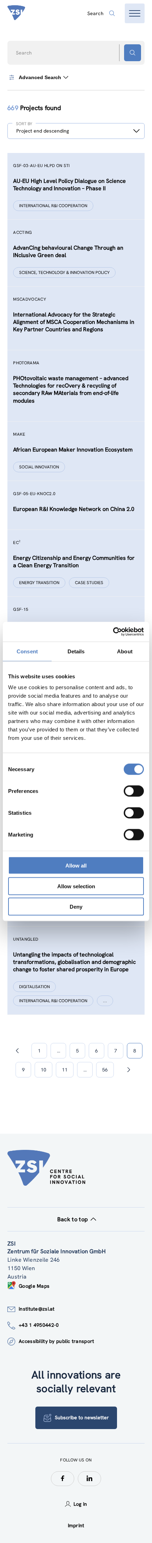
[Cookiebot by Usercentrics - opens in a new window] (113, 631)
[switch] (134, 791)
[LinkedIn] (89, 1478)
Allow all (76, 866)
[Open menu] (135, 13)
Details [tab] (76, 651)
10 (43, 1070)
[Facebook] (62, 1478)
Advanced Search (40, 77)
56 (105, 1070)
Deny (76, 907)
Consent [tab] (27, 651)
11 (65, 1070)
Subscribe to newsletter (82, 1417)
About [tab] (125, 651)
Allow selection (76, 886)
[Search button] (132, 52)
